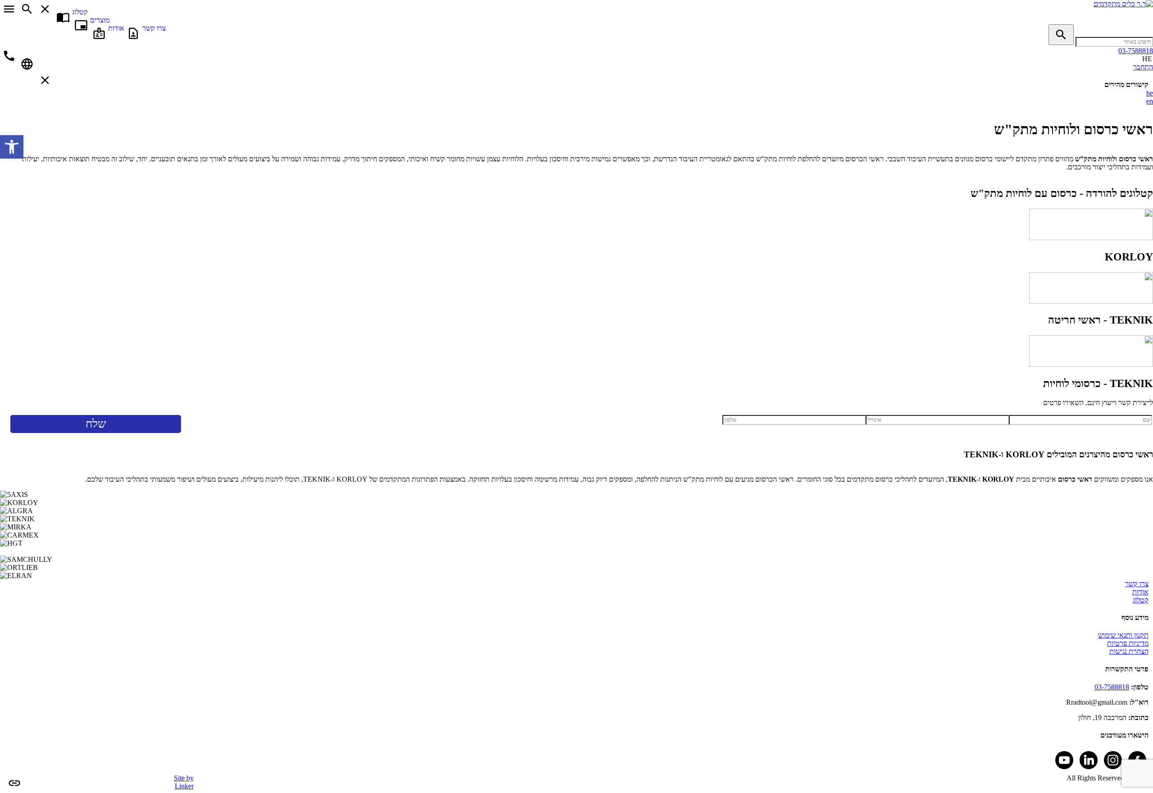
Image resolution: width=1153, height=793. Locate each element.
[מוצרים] (1147, 20)
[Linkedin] (1089, 760)
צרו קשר (1136, 584)
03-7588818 (1111, 687)
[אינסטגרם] (1113, 760)
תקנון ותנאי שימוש (1123, 635)
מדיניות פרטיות (1127, 643)
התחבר (1143, 67)
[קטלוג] (1147, 12)
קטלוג (1140, 600)
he (1149, 93)
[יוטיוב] (1064, 760)
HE (1147, 59)
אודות (1140, 592)
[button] (11, 147)
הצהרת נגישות (1128, 651)
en (1149, 101)
